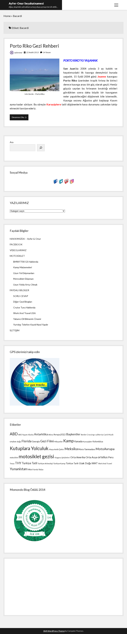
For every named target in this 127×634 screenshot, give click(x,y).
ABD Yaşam (23, 435)
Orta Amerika (77, 457)
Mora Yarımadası (86, 449)
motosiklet (14, 457)
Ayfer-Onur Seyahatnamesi (26, 3)
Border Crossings (88, 435)
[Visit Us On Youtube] (66, 183)
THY (18, 463)
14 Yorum (47, 52)
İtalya (41, 469)
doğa (19, 441)
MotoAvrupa (105, 449)
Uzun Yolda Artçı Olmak (25, 284)
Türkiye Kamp (59, 463)
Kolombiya (98, 441)
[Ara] (41, 147)
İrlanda (35, 469)
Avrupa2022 (59, 434)
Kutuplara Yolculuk (29, 448)
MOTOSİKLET (17, 255)
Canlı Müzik (108, 435)
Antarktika (41, 434)
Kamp (68, 440)
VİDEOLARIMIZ (18, 250)
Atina (50, 434)
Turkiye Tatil (29, 463)
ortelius (103, 457)
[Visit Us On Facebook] (55, 183)
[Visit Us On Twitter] (61, 183)
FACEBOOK (16, 244)
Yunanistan (18, 469)
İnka (29, 469)
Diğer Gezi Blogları (22, 301)
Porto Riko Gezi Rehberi (34, 46)
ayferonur (18, 52)
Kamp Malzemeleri (22, 267)
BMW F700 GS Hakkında (25, 261)
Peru (110, 457)
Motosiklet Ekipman (23, 278)
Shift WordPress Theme (54, 631)
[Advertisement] (63, 586)
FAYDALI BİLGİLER (19, 290)
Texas (12, 463)
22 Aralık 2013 (32, 52)
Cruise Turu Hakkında (24, 307)
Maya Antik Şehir (56, 449)
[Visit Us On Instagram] (71, 183)
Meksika (71, 449)
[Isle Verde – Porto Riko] (34, 90)
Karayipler (87, 441)
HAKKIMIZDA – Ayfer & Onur (25, 238)
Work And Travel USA (24, 313)
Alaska (31, 435)
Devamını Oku (20, 118)
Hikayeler (58, 441)
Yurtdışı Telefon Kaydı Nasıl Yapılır (30, 324)
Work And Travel (105, 463)
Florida (26, 441)
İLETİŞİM (14, 330)
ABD (14, 434)
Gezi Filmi (47, 441)
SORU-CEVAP (20, 296)
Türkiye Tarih (72, 463)
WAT (95, 463)
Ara (11, 142)
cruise (13, 441)
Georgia (36, 441)
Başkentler (73, 434)
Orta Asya (91, 457)
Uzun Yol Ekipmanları (23, 273)
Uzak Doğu (85, 463)
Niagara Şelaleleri (62, 457)
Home (7, 15)
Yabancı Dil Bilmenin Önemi (27, 318)
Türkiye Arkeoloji (45, 463)
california (99, 435)
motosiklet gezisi (36, 456)
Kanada (78, 441)
